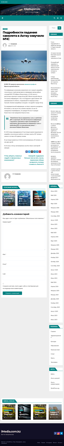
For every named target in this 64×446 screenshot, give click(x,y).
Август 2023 (54, 311)
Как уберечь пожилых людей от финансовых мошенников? (13, 158)
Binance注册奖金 (56, 124)
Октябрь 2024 (55, 261)
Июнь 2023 (54, 319)
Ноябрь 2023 (54, 303)
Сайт (4, 274)
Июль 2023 (54, 315)
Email (5, 264)
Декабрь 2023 (55, 299)
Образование (55, 345)
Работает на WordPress (7, 441)
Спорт (52, 354)
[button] (54, 18)
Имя (4, 254)
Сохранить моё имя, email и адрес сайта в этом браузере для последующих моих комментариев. (20, 287)
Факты (53, 358)
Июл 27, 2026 (8, 417)
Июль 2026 (54, 191)
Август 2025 (54, 220)
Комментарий (7, 222)
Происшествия (55, 349)
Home (38, 442)
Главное (6, 194)
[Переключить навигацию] (61, 18)
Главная (43, 442)
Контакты (60, 442)
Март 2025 (54, 241)
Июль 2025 (54, 224)
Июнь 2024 (54, 278)
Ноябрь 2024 (54, 257)
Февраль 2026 (55, 207)
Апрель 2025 (54, 236)
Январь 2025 (54, 249)
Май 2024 (54, 282)
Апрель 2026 (54, 199)
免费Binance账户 (56, 141)
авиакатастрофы (29, 84)
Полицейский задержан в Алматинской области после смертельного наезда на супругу (55, 67)
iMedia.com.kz (32, 9)
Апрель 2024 (54, 286)
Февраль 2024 (55, 290)
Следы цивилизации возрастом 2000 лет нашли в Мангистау (55, 80)
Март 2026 (54, 203)
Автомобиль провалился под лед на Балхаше (55, 163)
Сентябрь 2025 (55, 216)
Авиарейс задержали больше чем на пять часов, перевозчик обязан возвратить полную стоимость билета (34, 160)
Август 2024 (54, 270)
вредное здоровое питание (53, 158)
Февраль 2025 (55, 245)
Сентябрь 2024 (55, 265)
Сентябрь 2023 (55, 307)
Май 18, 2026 (39, 417)
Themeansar (4, 443)
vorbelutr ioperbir (55, 169)
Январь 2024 (54, 294)
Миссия (55, 442)
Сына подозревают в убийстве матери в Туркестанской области (56, 45)
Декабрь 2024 (55, 253)
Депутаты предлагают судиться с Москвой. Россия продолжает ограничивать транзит (56, 132)
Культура (53, 341)
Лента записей (55, 378)
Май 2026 (54, 195)
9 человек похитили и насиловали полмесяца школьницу (56, 116)
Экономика (54, 362)
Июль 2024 (54, 274)
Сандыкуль (14, 44)
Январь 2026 (54, 212)
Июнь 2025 (54, 228)
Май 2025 (54, 232)
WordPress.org (55, 388)
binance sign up (55, 111)
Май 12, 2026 (55, 417)
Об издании (49, 442)
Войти (52, 374)
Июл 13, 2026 (24, 417)
